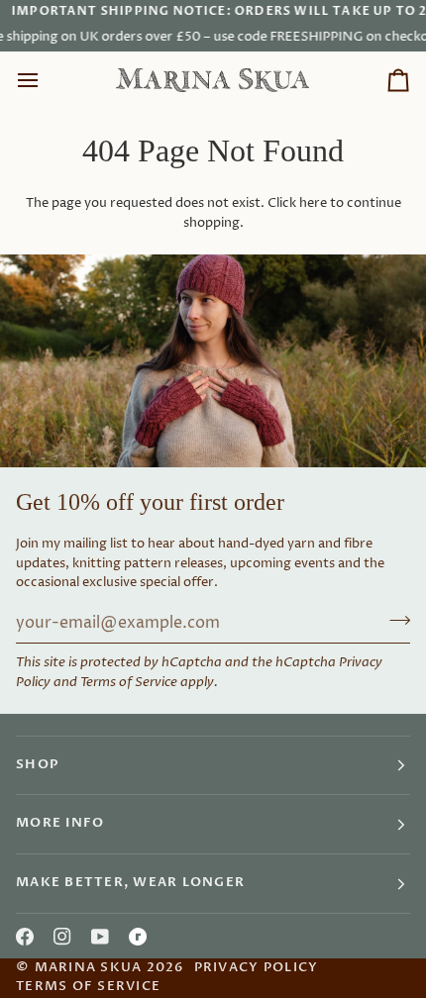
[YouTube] (100, 937)
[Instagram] (62, 937)
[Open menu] (45, 80)
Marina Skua (89, 967)
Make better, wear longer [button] (130, 882)
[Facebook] (25, 937)
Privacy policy (256, 967)
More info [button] (60, 823)
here (313, 203)
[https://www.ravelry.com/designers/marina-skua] (138, 937)
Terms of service (88, 986)
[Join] (393, 621)
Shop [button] (37, 764)
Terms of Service (128, 682)
